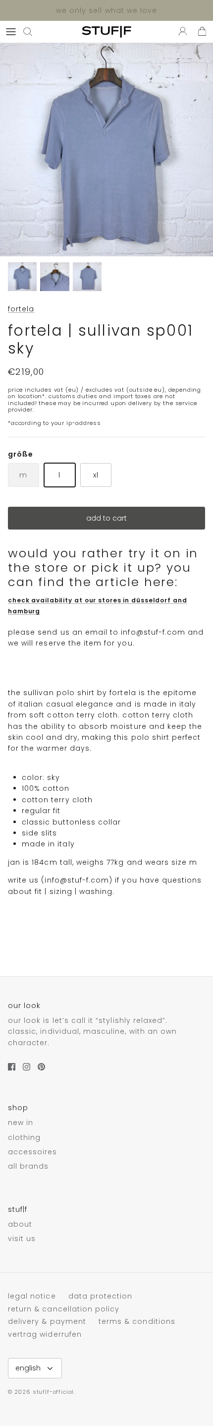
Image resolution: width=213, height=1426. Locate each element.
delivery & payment (47, 1321)
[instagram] (26, 1066)
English (28, 1368)
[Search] (33, 32)
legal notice (32, 1296)
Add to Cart (106, 518)
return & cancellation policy (63, 1309)
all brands (28, 1166)
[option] (106, 149)
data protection (100, 1296)
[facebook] (11, 1066)
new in (20, 1123)
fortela (21, 309)
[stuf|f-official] (106, 32)
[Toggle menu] (11, 32)
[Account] (180, 32)
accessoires (32, 1152)
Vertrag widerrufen (45, 1334)
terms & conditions (137, 1321)
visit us (22, 1239)
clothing (24, 1137)
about (20, 1224)
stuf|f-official (53, 1392)
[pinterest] (41, 1066)
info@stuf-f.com (153, 632)
